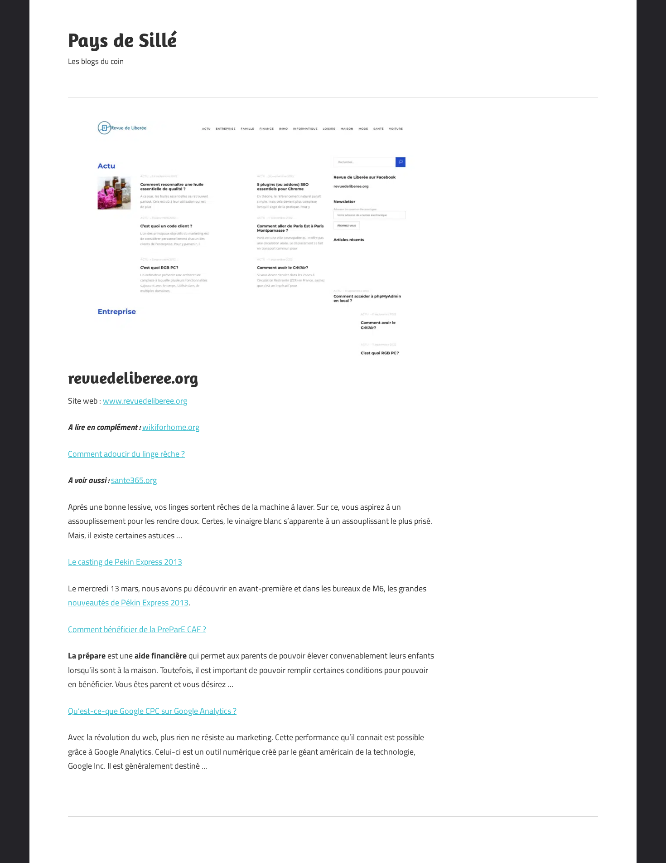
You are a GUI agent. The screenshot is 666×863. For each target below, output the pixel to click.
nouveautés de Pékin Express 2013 (128, 602)
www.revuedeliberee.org (145, 401)
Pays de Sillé (122, 40)
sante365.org (134, 480)
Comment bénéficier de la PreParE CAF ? (137, 629)
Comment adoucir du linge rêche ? (126, 454)
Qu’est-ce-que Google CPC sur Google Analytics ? (152, 711)
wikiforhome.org (170, 427)
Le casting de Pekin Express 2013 (125, 562)
